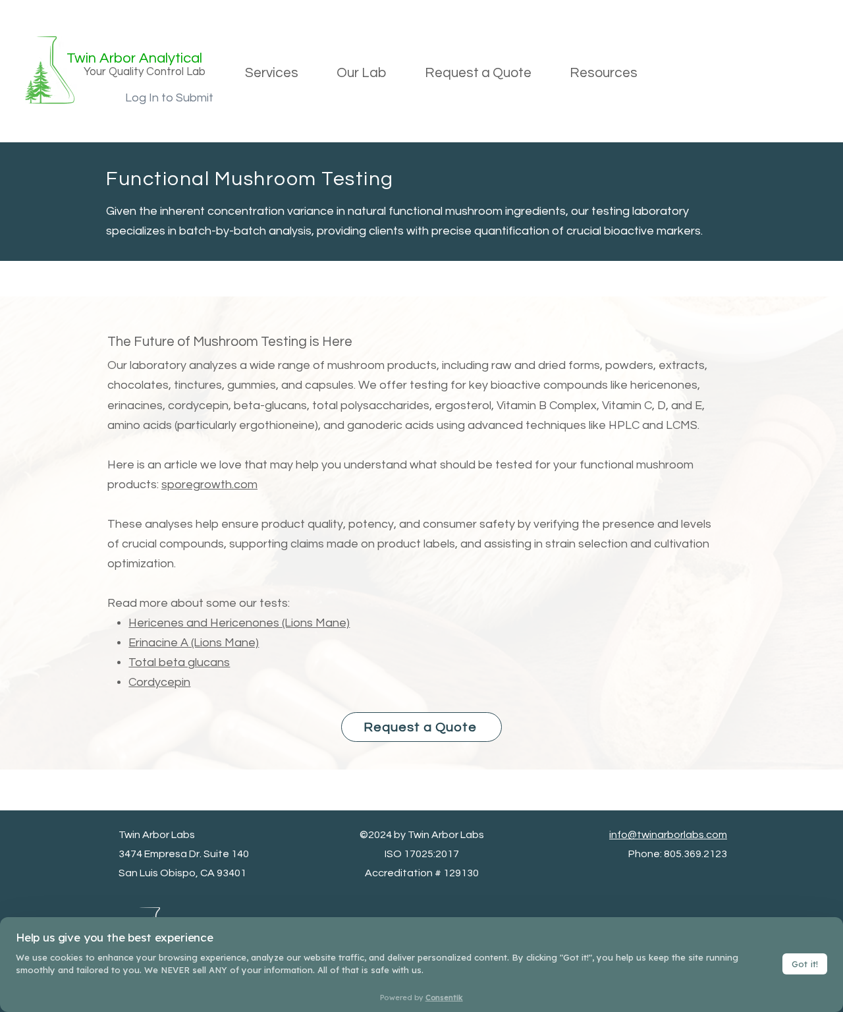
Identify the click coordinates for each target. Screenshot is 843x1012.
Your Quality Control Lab (144, 72)
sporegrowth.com (209, 484)
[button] (272, 73)
